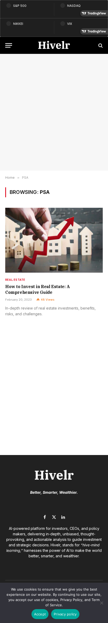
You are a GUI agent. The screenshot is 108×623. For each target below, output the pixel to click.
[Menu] (8, 45)
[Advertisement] (54, 112)
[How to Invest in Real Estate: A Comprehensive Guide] (54, 240)
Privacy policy (65, 614)
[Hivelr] (54, 45)
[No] (101, 602)
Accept (40, 614)
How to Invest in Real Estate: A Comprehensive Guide (37, 289)
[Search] (100, 45)
